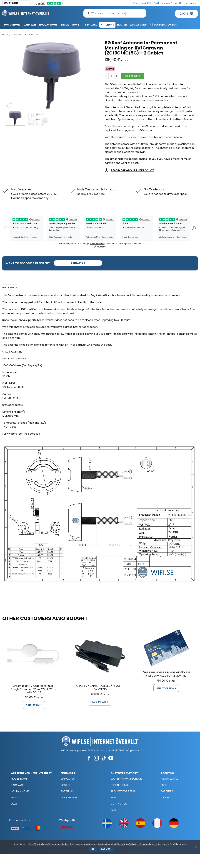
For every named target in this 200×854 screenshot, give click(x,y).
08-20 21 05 (118, 750)
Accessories (138, 24)
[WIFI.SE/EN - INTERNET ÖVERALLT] (25, 13)
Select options (166, 688)
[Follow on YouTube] (110, 758)
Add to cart (132, 76)
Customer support (166, 24)
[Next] (89, 74)
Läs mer (105, 849)
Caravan (30, 24)
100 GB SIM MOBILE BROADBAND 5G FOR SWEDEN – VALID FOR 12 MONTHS (166, 674)
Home (5, 34)
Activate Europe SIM (172, 3)
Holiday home (48, 24)
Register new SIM (142, 3)
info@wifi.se (132, 750)
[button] (16, 3)
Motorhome (12, 24)
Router (122, 24)
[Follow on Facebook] (89, 758)
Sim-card (91, 24)
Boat (75, 24)
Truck (65, 24)
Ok (93, 849)
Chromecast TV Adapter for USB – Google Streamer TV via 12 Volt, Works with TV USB (33, 689)
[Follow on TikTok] (103, 758)
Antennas (107, 24)
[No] (196, 848)
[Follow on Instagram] (96, 758)
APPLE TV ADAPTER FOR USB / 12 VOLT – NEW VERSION (100, 687)
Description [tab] (9, 287)
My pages (191, 3)
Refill (156, 3)
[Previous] (10, 74)
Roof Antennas (33, 34)
